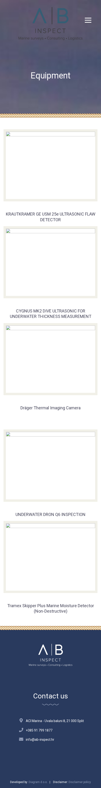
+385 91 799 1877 (39, 730)
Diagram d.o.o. (38, 782)
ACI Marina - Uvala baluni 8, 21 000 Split (55, 721)
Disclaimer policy (80, 782)
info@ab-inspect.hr (40, 739)
